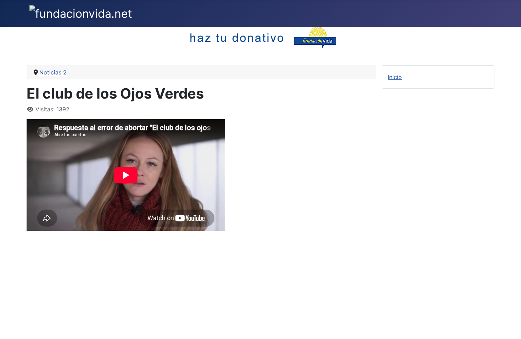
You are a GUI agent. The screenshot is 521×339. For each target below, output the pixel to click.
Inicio (395, 76)
